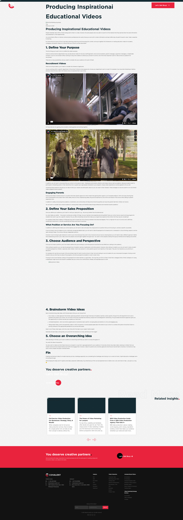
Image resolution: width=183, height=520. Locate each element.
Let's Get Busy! (57, 374)
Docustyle (111, 488)
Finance (94, 484)
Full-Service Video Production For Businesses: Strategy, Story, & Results (61, 420)
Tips (47, 24)
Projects (96, 5)
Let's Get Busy (125, 456)
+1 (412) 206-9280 (52, 481)
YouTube (126, 499)
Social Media (127, 495)
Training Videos (127, 488)
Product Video (112, 491)
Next (94, 439)
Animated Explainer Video (129, 480)
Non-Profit (95, 480)
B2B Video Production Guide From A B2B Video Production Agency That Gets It (121, 420)
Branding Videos (127, 484)
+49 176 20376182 (76, 481)
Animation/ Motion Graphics (130, 482)
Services (72, 5)
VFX (110, 486)
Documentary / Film (113, 484)
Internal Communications (114, 482)
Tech (94, 482)
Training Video (112, 480)
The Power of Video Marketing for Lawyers (90, 419)
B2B (94, 478)
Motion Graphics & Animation (130, 486)
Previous (88, 439)
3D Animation (127, 478)
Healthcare (95, 488)
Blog (104, 5)
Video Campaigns (128, 497)
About (111, 5)
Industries (84, 5)
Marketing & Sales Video (114, 478)
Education (95, 486)
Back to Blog (54, 383)
